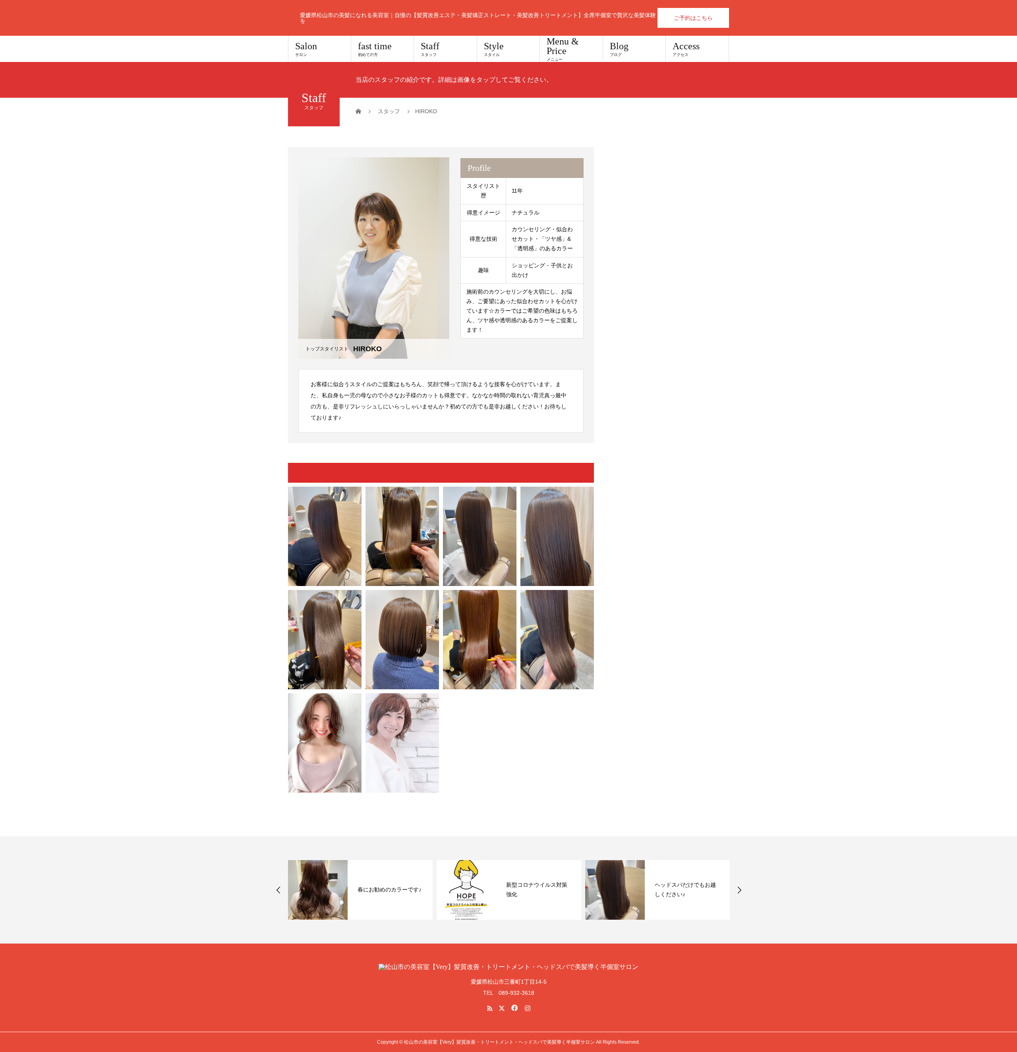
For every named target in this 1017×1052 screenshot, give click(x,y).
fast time (375, 49)
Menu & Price (563, 49)
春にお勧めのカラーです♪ (389, 889)
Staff (430, 49)
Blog (619, 49)
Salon (306, 49)
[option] (360, 890)
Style (494, 49)
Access (686, 49)
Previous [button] (278, 890)
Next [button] (739, 890)
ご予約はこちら (693, 18)
